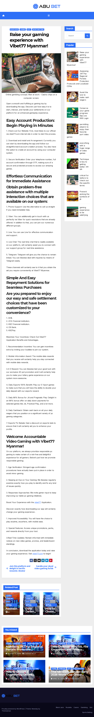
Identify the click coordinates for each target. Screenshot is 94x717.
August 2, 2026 (59, 653)
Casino (22, 29)
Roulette (69, 707)
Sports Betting (38, 29)
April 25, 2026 (59, 679)
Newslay (35, 709)
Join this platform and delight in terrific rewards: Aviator (19, 568)
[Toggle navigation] (48, 15)
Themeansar (6, 711)
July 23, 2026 (13, 679)
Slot (29, 29)
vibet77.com (37, 554)
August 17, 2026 (14, 653)
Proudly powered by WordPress (13, 709)
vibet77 (38, 502)
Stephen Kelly (30, 653)
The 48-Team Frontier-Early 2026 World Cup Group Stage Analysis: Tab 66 (69, 674)
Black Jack (14, 29)
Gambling (9, 598)
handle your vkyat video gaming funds (43, 567)
